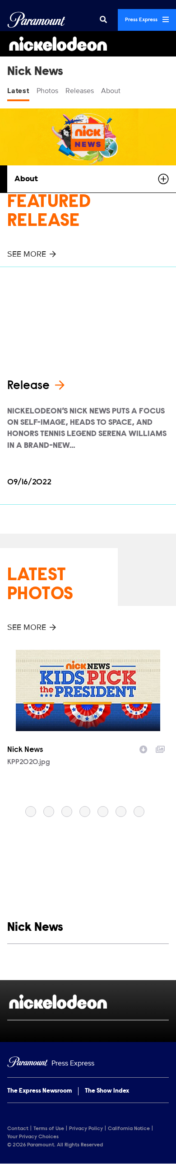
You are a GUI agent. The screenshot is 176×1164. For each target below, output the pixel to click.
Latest (18, 90)
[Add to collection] (160, 748)
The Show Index (107, 1091)
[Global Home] (36, 20)
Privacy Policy (86, 1128)
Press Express (142, 20)
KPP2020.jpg (28, 762)
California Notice (129, 1128)
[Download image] (143, 748)
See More (26, 254)
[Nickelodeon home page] (88, 1002)
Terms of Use (48, 1128)
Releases (79, 90)
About (110, 90)
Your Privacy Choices (33, 1137)
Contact (17, 1128)
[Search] (103, 20)
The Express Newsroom (39, 1091)
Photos (47, 90)
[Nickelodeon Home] (88, 43)
